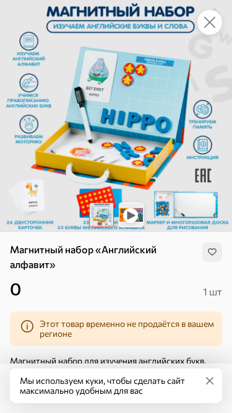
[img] (212, 252)
